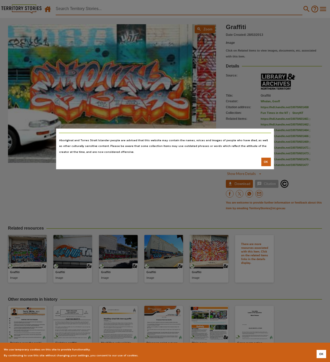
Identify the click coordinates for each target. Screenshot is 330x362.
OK (266, 161)
